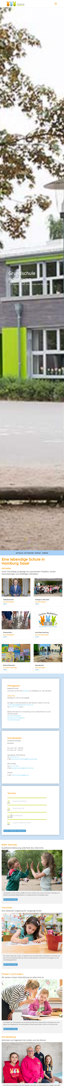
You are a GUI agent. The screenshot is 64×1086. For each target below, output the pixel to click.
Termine (45, 553)
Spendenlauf (39, 665)
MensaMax (26, 691)
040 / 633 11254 (14, 766)
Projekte (43, 667)
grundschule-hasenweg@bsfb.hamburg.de (24, 759)
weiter (5, 604)
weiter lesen (10, 899)
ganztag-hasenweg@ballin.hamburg (22, 768)
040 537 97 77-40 (14, 707)
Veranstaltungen (13, 667)
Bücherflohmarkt (9, 665)
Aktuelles (19, 553)
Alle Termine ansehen (14, 830)
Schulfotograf (17, 815)
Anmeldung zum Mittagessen (16, 718)
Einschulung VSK (18, 808)
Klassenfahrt (7, 632)
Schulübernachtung (41, 632)
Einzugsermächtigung (13, 720)
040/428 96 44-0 (14, 757)
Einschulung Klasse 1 (20, 801)
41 (23, 707)
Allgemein (12, 601)
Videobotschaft (8, 600)
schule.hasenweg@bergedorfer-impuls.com (20, 705)
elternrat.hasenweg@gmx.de (20, 775)
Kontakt (38, 553)
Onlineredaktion (45, 634)
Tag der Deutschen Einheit (22, 823)
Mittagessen (29, 553)
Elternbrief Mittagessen (14, 716)
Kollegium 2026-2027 (42, 600)
